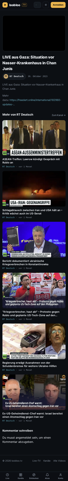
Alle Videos (59, 460)
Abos (47, 478)
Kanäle (47, 460)
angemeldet (23, 437)
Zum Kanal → (59, 115)
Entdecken (34, 478)
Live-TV (36, 460)
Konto (60, 478)
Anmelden (58, 5)
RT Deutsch (14, 76)
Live (7, 478)
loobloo (17, 5)
